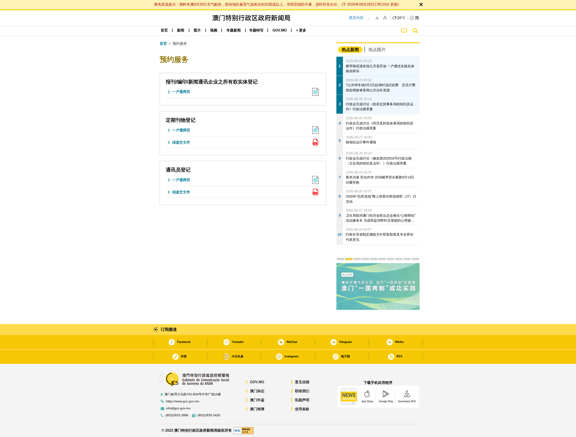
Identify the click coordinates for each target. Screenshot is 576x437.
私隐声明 (302, 400)
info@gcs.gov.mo (178, 408)
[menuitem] (181, 30)
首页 (163, 43)
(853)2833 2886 (176, 415)
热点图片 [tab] (377, 49)
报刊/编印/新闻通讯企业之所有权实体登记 (212, 82)
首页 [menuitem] (164, 30)
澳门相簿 (257, 409)
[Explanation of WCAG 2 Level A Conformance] (243, 430)
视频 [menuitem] (213, 30)
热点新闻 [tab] (350, 49)
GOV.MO (257, 382)
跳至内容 (356, 18)
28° (401, 18)
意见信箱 (302, 382)
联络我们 (302, 391)
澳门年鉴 (257, 400)
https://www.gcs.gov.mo (182, 401)
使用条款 (302, 409)
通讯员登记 (178, 170)
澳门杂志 (257, 391)
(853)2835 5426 (208, 415)
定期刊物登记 (181, 120)
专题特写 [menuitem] (256, 30)
